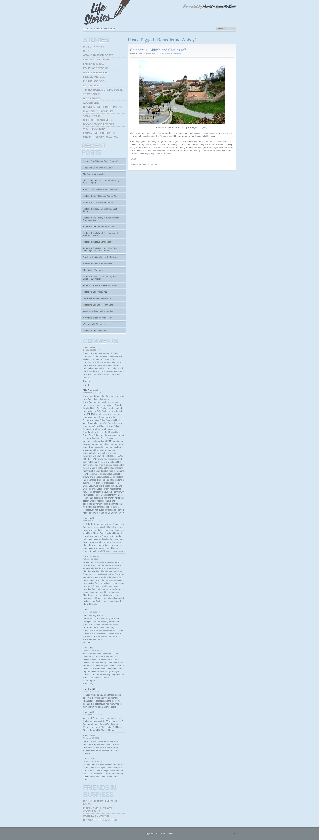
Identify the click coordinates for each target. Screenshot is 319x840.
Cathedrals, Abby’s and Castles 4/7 (158, 49)
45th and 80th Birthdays (94, 324)
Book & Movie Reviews (98, 124)
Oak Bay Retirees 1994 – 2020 (97, 298)
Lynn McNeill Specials (99, 133)
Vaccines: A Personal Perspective (98, 311)
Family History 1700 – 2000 (100, 137)
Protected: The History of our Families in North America (101, 219)
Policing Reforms (95, 68)
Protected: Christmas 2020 (95, 331)
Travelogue (177, 53)
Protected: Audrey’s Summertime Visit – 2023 (100, 210)
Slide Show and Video (98, 120)
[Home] (108, 12)
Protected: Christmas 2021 (95, 292)
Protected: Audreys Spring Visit (97, 242)
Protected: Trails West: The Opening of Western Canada (100, 234)
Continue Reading (138, 164)
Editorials (90, 85)
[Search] (217, 28)
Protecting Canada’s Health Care (98, 305)
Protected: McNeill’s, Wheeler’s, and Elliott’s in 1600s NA (99, 277)
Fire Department (95, 76)
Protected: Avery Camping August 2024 (100, 196)
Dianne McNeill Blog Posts (102, 107)
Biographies (92, 98)
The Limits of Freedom (93, 270)
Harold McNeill (143, 53)
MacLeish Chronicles (98, 111)
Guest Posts (92, 115)
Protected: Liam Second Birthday (98, 202)
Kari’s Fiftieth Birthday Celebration (98, 226)
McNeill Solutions (96, 815)
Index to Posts (93, 46)
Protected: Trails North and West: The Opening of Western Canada (100, 249)
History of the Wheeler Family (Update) (100, 161)
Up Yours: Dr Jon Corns (100, 820)
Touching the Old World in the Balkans (100, 257)
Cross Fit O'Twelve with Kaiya (100, 802)
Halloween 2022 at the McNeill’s (97, 263)
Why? (86, 51)
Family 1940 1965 (93, 63)
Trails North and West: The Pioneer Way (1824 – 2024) (101, 182)
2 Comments (154, 164)
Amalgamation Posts (98, 55)
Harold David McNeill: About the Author (100, 189)
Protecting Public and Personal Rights (100, 285)
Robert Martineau (91, 556)
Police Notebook (95, 72)
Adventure (91, 102)
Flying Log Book (94, 81)
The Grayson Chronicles (94, 174)
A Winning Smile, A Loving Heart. (97, 318)
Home (86, 29)
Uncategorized (94, 128)
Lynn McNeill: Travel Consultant (98, 810)
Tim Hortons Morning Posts (103, 89)
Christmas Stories (96, 59)
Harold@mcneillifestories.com (110, 551)
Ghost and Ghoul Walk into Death (98, 168)
